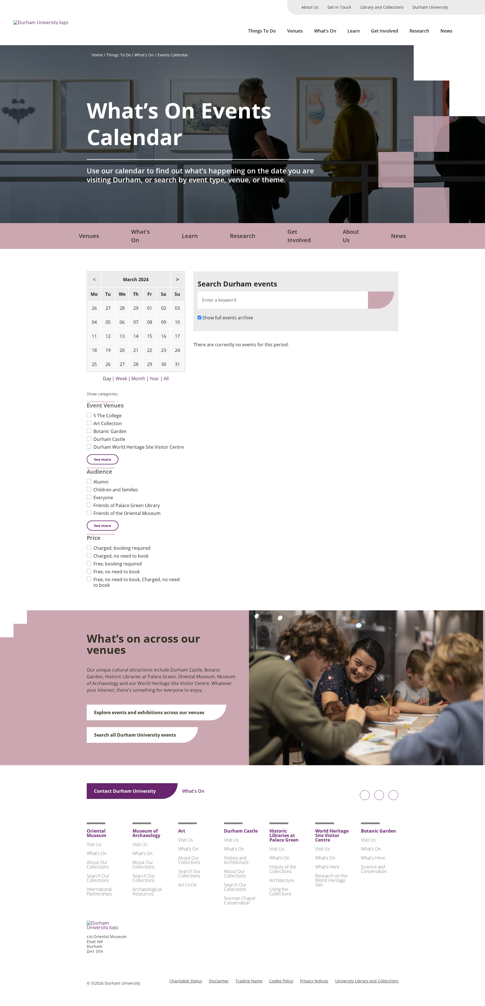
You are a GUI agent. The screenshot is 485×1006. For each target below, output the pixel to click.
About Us (310, 7)
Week (121, 378)
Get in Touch (339, 7)
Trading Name (248, 981)
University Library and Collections (366, 981)
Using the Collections (280, 891)
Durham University (430, 7)
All (166, 378)
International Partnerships (99, 891)
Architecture (281, 880)
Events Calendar (172, 55)
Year (154, 378)
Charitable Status (186, 981)
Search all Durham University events (135, 735)
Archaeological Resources (147, 891)
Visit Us (94, 844)
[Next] (177, 279)
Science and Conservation (374, 869)
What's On (325, 31)
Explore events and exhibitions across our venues (149, 712)
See (102, 459)
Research (419, 31)
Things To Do (262, 31)
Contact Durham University (125, 791)
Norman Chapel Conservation (239, 900)
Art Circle (187, 885)
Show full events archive (227, 317)
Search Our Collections (98, 878)
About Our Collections (98, 864)
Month (138, 378)
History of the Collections (282, 869)
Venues (295, 31)
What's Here (327, 867)
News (446, 31)
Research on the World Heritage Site (331, 880)
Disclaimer (219, 981)
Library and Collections (382, 7)
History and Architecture (236, 860)
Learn (353, 31)
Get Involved (384, 31)
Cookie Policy (281, 981)
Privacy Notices (314, 981)
